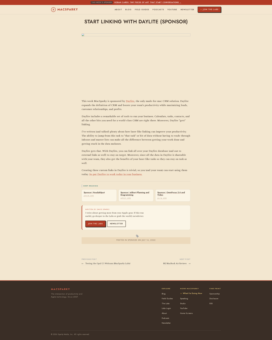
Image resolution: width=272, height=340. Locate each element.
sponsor (132, 240)
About (118, 9)
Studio (183, 303)
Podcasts (158, 9)
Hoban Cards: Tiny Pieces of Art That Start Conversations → (147, 2)
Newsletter (116, 223)
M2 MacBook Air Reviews (176, 263)
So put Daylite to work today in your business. (115, 174)
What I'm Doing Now (192, 293)
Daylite (130, 101)
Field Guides (142, 9)
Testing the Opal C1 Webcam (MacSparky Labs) (106, 263)
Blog (128, 9)
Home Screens (186, 313)
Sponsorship (215, 293)
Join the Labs (95, 223)
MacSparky (67, 9)
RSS (211, 303)
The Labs (166, 303)
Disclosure (214, 298)
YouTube (172, 9)
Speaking (184, 298)
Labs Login (166, 308)
